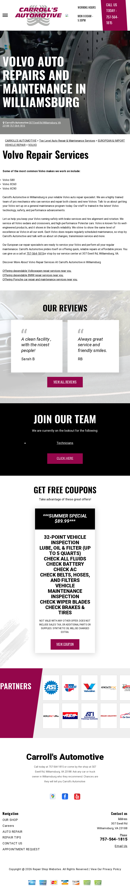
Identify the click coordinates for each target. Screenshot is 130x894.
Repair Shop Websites (47, 869)
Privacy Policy (112, 869)
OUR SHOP (10, 820)
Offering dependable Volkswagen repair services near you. (37, 270)
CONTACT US (12, 843)
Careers (8, 825)
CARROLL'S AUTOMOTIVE (20, 140)
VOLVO (32, 145)
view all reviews (65, 381)
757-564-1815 (35, 253)
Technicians (65, 443)
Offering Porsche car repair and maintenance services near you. (40, 279)
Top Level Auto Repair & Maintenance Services (67, 140)
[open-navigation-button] (5, 15)
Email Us (121, 846)
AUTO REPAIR (13, 831)
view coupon (65, 644)
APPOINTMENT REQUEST (21, 849)
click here (65, 458)
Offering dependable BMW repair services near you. (33, 275)
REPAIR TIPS (12, 837)
